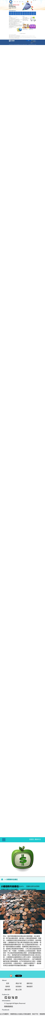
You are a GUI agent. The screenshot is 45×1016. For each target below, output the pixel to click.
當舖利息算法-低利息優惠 (9, 889)
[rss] (16, 997)
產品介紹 (19, 983)
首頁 (7, 983)
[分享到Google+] (13, 997)
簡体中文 (38, 839)
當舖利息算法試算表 (32, 886)
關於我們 (8, 989)
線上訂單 (19, 989)
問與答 (7, 986)
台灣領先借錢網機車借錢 (28, 889)
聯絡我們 (30, 986)
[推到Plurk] (11, 976)
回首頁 (31, 839)
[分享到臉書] (9, 997)
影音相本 (19, 986)
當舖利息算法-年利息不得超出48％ (12, 886)
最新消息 (30, 983)
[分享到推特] (6, 997)
